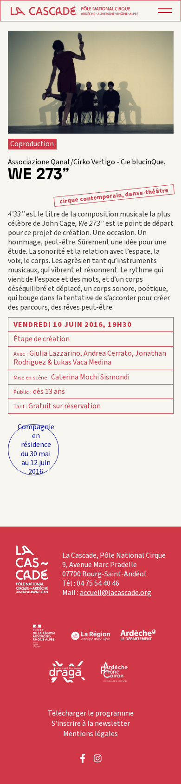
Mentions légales (90, 734)
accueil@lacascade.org (115, 593)
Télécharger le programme (91, 713)
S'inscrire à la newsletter (91, 723)
